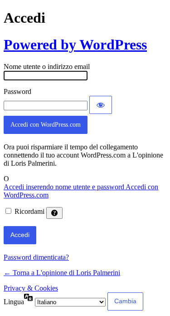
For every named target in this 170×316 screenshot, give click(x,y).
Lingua (14, 302)
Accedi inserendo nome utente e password (65, 187)
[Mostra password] (100, 105)
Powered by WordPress (75, 44)
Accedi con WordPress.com (45, 124)
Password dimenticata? (36, 257)
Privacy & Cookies (31, 288)
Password (17, 91)
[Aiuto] (54, 213)
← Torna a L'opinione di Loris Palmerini (62, 272)
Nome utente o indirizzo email (47, 66)
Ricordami (29, 211)
